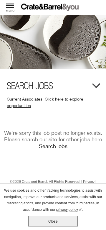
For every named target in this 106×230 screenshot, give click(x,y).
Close (53, 221)
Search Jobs (30, 86)
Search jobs (53, 146)
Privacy (89, 181)
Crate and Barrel (34, 181)
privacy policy (69, 209)
